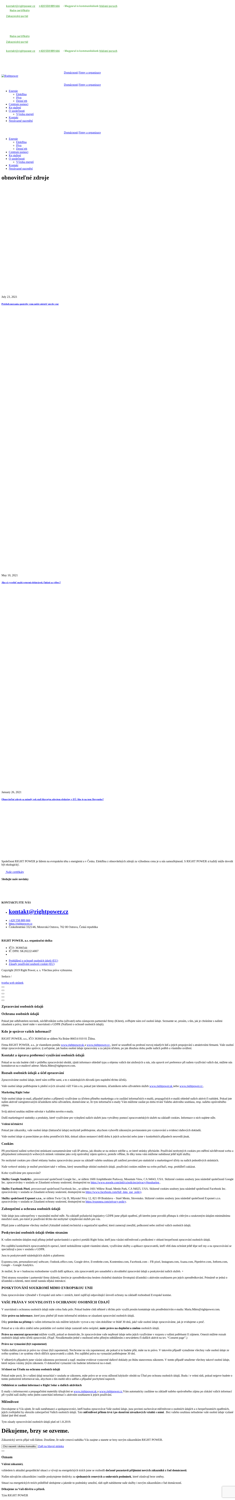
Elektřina (21, 94)
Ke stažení (15, 107)
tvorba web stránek (12, 982)
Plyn (18, 97)
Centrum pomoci (18, 104)
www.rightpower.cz (98, 1044)
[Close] (2, 987)
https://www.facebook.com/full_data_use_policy (113, 1192)
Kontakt (13, 117)
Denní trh (21, 100)
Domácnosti (71, 72)
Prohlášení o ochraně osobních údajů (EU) (33, 960)
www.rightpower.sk (73, 1044)
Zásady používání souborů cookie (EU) (32, 963)
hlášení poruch (108, 6)
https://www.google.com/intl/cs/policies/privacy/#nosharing (125, 1182)
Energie (13, 91)
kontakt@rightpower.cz (38, 911)
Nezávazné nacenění (21, 120)
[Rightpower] (9, 75)
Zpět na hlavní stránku (51, 1446)
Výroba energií (25, 114)
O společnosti (17, 110)
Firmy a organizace (90, 72)
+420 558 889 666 (19, 920)
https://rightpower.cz (20, 923)
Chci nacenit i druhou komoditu (19, 1446)
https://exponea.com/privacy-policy (106, 1201)
